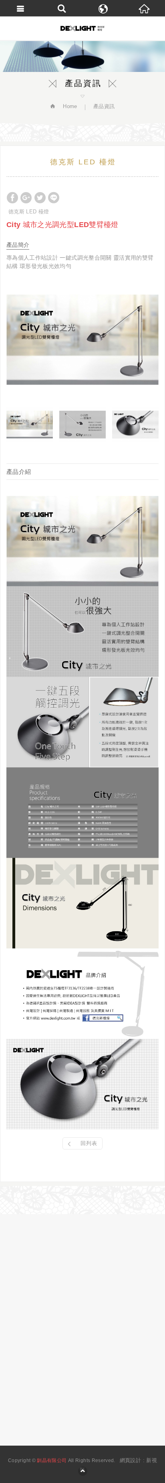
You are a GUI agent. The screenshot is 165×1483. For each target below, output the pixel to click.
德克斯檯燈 (82, 28)
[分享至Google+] (26, 198)
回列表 (88, 1143)
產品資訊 (104, 106)
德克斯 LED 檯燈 (28, 212)
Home (69, 106)
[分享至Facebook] (12, 198)
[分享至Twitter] (40, 198)
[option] (82, 340)
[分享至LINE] (54, 198)
